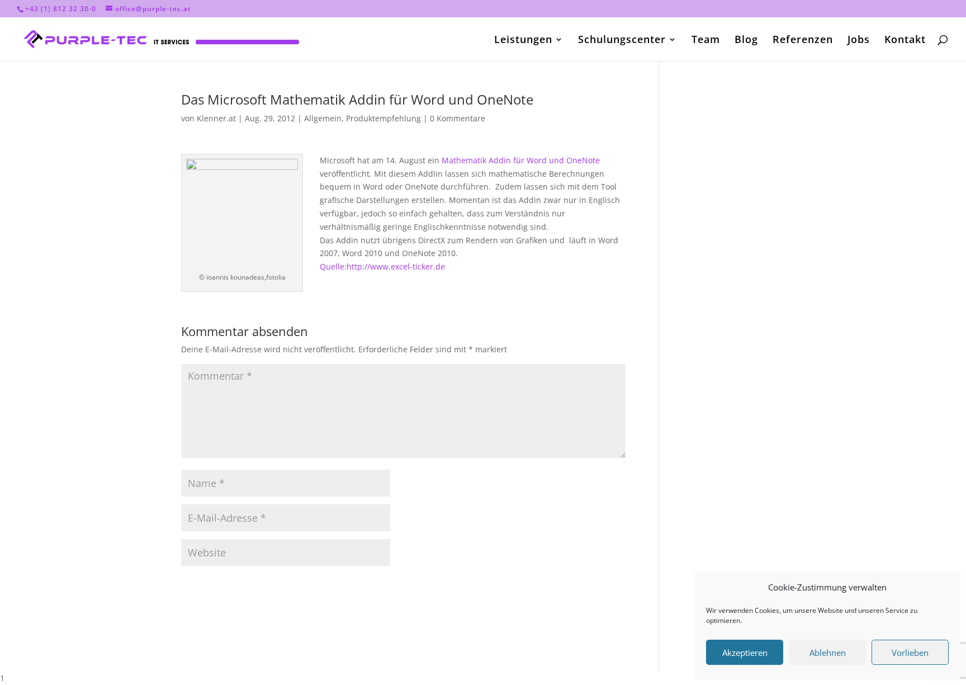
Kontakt (905, 40)
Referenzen (803, 40)
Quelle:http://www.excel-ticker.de (382, 266)
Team (706, 40)
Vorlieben (910, 652)
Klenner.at (216, 118)
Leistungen (523, 40)
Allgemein (323, 118)
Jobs (858, 40)
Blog (746, 40)
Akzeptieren (745, 652)
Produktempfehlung (383, 118)
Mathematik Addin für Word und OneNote (521, 160)
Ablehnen (827, 652)
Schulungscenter (622, 40)
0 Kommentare (457, 118)
